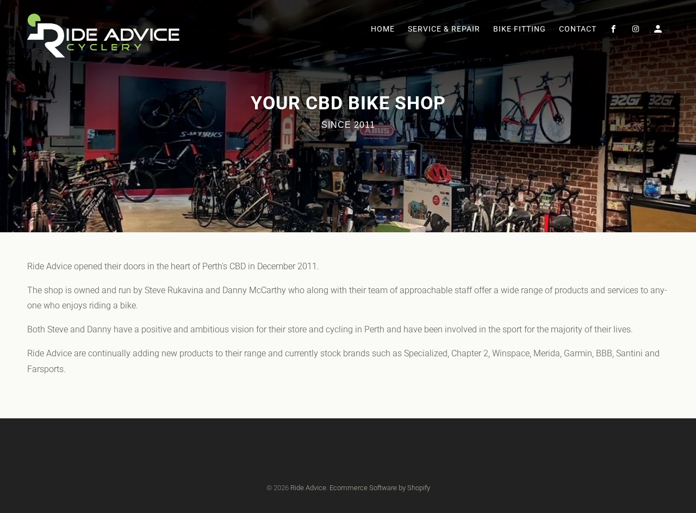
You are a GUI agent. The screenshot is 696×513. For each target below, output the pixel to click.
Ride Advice (308, 488)
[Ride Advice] (103, 33)
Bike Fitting (519, 28)
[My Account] (658, 31)
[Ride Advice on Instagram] (636, 31)
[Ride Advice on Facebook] (614, 31)
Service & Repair (444, 28)
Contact (577, 28)
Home (383, 28)
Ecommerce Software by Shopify (380, 488)
